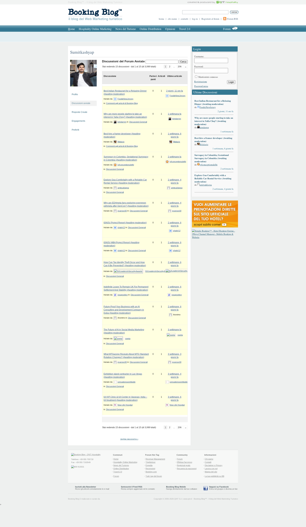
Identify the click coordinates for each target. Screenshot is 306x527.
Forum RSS (232, 18)
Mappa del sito (211, 472)
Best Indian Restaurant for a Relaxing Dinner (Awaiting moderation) (212, 102)
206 (180, 66)
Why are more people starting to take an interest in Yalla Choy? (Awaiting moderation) (213, 121)
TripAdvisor (150, 462)
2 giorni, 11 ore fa (174, 91)
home (161, 18)
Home (115, 459)
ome (71, 29)
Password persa (201, 86)
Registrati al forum (210, 18)
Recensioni (150, 468)
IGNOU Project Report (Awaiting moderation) (125, 222)
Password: (198, 66)
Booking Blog (199, 499)
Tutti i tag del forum (154, 476)
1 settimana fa (174, 114)
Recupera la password (186, 468)
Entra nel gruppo (216, 489)
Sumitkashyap (82, 52)
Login (231, 82)
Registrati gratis (183, 465)
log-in (195, 18)
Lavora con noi (211, 468)
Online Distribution (150, 29)
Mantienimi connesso (208, 76)
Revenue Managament (155, 459)
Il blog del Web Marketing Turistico (223, 499)
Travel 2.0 (184, 29)
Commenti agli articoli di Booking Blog (122, 103)
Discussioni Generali (138, 122)
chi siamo (172, 18)
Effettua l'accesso (184, 462)
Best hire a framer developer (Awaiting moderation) (213, 139)
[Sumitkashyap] (83, 89)
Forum (227, 29)
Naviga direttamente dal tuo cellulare (181, 488)
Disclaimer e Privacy (213, 465)
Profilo (75, 94)
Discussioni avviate (81, 103)
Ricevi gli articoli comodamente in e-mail (92, 488)
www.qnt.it (187, 499)
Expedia (149, 465)
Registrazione (200, 81)
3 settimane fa (174, 329)
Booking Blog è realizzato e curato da (84, 499)
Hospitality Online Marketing (95, 29)
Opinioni (170, 29)
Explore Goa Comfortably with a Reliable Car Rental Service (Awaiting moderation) (212, 178)
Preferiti (75, 130)
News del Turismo (125, 29)
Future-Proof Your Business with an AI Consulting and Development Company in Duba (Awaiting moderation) (124, 309)
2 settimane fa (174, 157)
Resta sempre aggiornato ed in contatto (138, 488)
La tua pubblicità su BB (214, 476)
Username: (199, 56)
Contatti (208, 462)
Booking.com (151, 472)
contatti (184, 18)
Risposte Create (79, 112)
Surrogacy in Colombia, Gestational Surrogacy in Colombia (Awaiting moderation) (211, 158)
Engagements (78, 121)
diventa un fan (231, 489)
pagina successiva (129, 438)
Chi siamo (209, 459)
